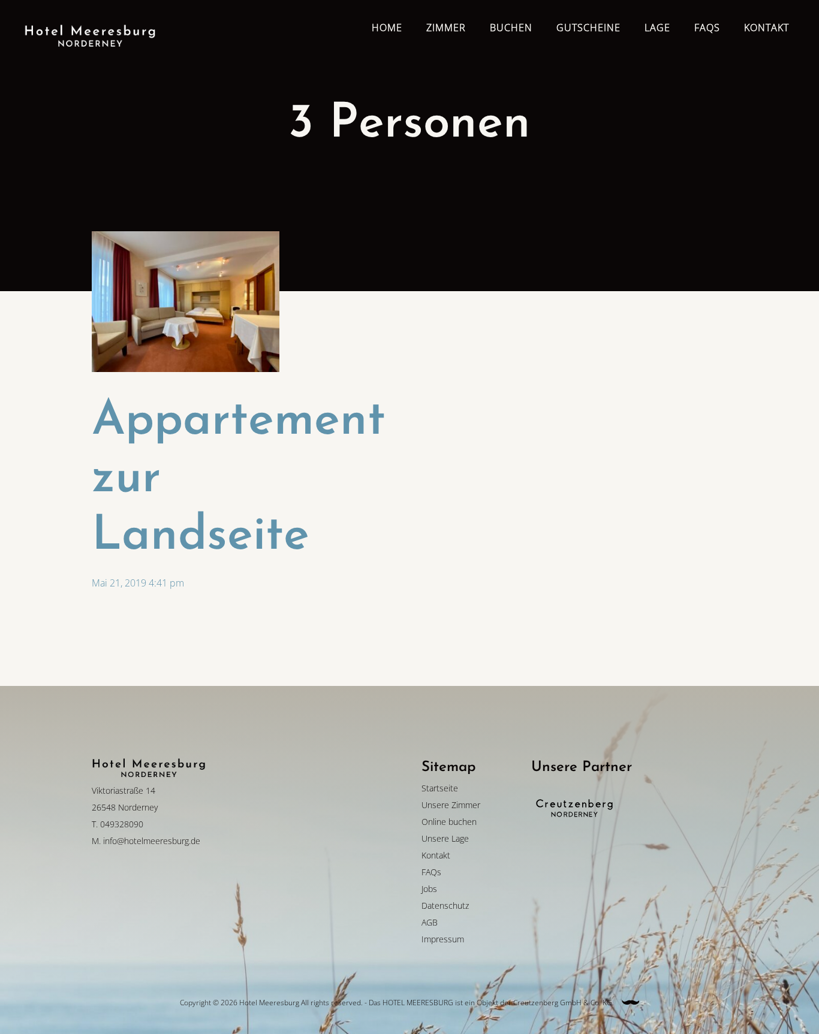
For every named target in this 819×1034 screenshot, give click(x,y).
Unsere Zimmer (450, 805)
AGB (429, 922)
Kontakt (435, 855)
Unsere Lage (445, 838)
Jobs (429, 888)
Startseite (439, 788)
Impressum (442, 939)
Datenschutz (445, 905)
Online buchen (449, 821)
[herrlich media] (631, 1002)
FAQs (431, 872)
